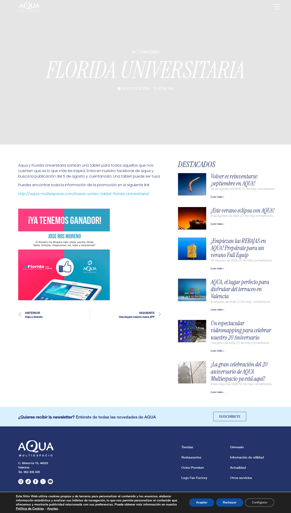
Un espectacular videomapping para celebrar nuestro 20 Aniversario (241, 330)
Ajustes (52, 509)
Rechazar (229, 502)
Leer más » (217, 196)
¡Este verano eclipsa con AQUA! (242, 210)
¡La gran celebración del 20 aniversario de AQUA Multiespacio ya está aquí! (239, 371)
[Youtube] (50, 481)
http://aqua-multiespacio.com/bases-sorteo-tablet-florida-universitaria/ (83, 193)
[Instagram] (20, 481)
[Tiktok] (28, 481)
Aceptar (201, 502)
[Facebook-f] (35, 481)
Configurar (259, 502)
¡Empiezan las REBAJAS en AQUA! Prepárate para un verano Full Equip (238, 248)
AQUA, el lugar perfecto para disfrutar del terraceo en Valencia (240, 289)
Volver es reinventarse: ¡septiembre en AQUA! (235, 180)
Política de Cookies (30, 508)
